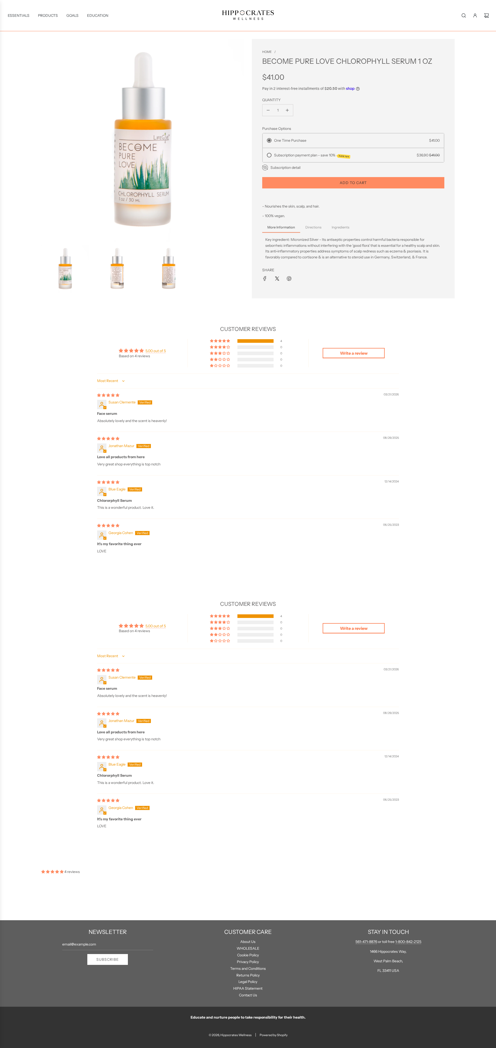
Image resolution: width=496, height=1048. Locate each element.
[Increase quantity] (287, 110)
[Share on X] (277, 278)
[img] (108, 395)
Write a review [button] (354, 353)
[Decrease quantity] (268, 110)
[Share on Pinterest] (289, 278)
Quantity (271, 100)
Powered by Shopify (274, 1035)
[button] (220, 341)
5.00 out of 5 (155, 350)
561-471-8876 (366, 941)
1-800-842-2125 (408, 941)
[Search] (463, 15)
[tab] (281, 228)
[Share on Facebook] (264, 278)
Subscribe (107, 959)
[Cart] (486, 15)
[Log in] (475, 15)
